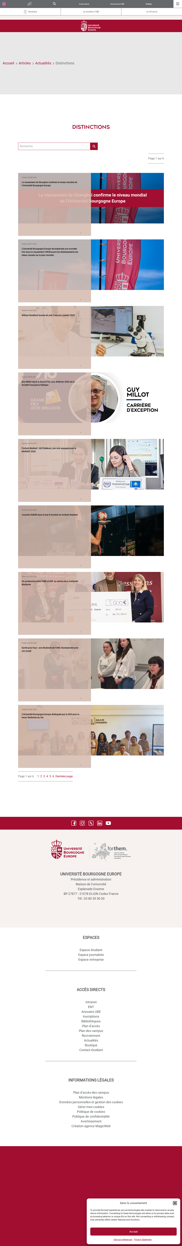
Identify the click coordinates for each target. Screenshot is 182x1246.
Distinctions (65, 63)
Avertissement (91, 1121)
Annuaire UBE (91, 1012)
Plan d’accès (91, 1026)
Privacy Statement (143, 1239)
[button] (175, 1203)
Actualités (43, 63)
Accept (133, 1231)
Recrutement (91, 1035)
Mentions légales (91, 1097)
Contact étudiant (91, 1050)
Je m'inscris (151, 11)
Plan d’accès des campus (91, 1092)
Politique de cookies (91, 1112)
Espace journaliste (91, 955)
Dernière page (64, 776)
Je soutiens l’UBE (91, 11)
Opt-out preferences (123, 1239)
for (149, 4)
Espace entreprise (91, 959)
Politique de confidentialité (91, 1116)
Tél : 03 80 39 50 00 (91, 898)
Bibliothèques (91, 1021)
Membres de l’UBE (117, 4)
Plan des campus (91, 1031)
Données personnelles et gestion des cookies (91, 1102)
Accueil (8, 63)
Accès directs (84, 4)
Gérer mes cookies (91, 1107)
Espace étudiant (91, 950)
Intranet (91, 1002)
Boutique (91, 1045)
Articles (25, 63)
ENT (91, 1007)
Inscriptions (91, 1016)
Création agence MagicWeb (91, 1126)
